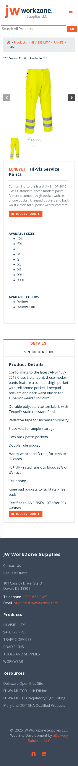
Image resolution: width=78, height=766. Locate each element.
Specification (38, 352)
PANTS (58, 42)
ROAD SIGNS (13, 646)
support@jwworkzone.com (36, 602)
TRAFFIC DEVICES (17, 639)
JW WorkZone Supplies (32, 554)
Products (20, 42)
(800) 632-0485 (35, 596)
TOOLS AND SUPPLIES (21, 654)
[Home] (28, 10)
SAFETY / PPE (14, 632)
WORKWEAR (13, 661)
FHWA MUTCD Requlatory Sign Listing (34, 698)
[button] (71, 11)
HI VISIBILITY (40, 42)
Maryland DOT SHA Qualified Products (34, 705)
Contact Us (12, 565)
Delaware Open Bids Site (23, 683)
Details (38, 343)
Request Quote (28, 214)
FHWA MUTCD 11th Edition (25, 690)
